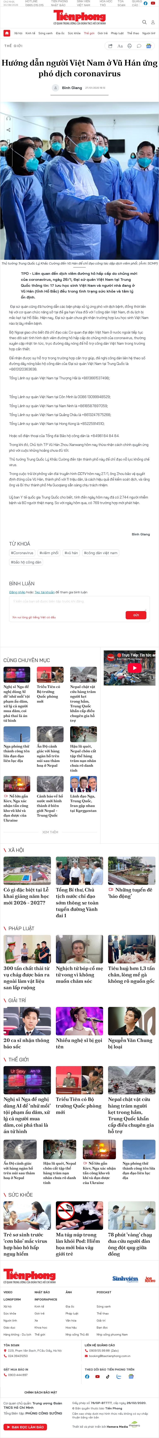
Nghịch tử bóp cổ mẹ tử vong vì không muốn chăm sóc (79, 974)
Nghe (8, 118)
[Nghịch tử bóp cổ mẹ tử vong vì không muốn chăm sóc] (79, 949)
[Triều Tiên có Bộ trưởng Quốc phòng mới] (50, 675)
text (120, 46)
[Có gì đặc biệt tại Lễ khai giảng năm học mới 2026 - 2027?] (27, 871)
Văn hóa (71, 1320)
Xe (36, 1320)
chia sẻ (110, 46)
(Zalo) (115, 1350)
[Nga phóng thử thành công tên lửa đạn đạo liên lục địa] (17, 734)
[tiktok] (109, 1376)
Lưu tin (8, 142)
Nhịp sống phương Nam (112, 1334)
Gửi (136, 615)
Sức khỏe (74, 33)
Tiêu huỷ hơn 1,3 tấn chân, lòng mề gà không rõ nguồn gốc (131, 974)
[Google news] (133, 1376)
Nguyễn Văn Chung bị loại (130, 1043)
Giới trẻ (103, 33)
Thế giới (89, 33)
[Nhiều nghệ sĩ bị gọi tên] (79, 1021)
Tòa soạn (11, 1345)
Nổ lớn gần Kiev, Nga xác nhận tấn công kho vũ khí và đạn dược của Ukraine (16, 808)
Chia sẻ (8, 130)
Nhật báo (42, 1292)
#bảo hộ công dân (26, 562)
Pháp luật (117, 33)
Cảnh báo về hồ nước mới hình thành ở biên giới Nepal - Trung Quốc (50, 806)
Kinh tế (30, 33)
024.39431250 (18, 1356)
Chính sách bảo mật (40, 1392)
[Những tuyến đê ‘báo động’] (131, 871)
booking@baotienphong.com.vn (109, 1356)
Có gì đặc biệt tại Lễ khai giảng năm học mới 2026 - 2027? (26, 896)
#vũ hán (71, 552)
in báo (129, 46)
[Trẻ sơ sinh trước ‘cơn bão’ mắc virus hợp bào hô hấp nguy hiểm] (27, 1215)
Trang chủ (7, 33)
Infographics (46, 1299)
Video (8, 1292)
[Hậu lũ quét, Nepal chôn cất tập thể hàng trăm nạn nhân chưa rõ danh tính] (83, 734)
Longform (12, 1299)
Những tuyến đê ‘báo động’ (130, 893)
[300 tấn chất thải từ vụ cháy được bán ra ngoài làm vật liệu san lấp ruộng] (27, 949)
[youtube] (153, 3)
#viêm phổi (49, 552)
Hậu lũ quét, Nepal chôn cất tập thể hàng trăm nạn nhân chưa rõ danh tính (83, 758)
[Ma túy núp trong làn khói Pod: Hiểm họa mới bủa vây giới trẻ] (79, 1215)
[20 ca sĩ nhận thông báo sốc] (27, 1021)
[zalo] (121, 1376)
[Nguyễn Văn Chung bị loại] (131, 1021)
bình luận (139, 46)
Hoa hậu (71, 1327)
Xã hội (18, 33)
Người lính (149, 33)
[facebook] (145, 3)
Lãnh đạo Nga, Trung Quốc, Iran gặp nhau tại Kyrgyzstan (83, 803)
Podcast (104, 1292)
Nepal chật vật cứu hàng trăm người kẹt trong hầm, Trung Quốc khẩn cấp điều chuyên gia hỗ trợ (83, 703)
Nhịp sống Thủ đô (77, 1334)
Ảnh (69, 1292)
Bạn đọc (102, 1327)
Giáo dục (9, 1327)
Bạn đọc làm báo (28, 1427)
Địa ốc (60, 33)
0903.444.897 (18, 1375)
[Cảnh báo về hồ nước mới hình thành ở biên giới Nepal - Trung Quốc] (50, 784)
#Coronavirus (22, 552)
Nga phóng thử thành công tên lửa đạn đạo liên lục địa (17, 753)
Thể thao (133, 33)
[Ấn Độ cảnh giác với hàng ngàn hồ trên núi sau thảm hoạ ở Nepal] (50, 734)
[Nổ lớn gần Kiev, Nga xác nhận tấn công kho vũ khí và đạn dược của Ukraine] (17, 784)
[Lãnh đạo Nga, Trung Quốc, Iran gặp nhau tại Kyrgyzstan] (83, 784)
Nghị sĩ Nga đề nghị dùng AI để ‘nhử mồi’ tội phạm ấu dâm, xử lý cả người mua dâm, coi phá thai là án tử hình (17, 703)
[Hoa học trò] (150, 1280)
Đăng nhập (17, 592)
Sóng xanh (46, 33)
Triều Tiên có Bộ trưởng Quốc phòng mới (48, 693)
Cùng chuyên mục (27, 660)
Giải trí (17, 1000)
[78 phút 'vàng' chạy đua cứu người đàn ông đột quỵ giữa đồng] (131, 1215)
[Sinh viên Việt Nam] (125, 1280)
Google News (149, 46)
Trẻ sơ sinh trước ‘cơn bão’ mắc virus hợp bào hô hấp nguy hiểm (25, 1244)
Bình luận (8, 153)
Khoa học (41, 1327)
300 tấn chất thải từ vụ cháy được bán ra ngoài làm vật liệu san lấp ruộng (26, 978)
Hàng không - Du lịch (17, 1334)
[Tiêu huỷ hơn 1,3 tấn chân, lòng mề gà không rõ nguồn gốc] (131, 949)
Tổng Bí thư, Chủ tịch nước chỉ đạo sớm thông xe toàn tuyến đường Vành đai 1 (77, 903)
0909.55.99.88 (99, 1350)
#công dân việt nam (100, 552)
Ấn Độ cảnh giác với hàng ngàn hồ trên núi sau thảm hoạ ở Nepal (48, 756)
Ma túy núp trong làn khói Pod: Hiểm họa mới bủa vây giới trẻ (78, 1244)
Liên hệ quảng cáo (100, 1345)
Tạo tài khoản (45, 592)
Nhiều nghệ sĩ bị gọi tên (79, 1043)
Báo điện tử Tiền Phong (80, 17)
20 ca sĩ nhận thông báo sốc (26, 1043)
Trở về (8, 165)
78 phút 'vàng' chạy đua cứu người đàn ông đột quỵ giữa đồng (130, 1244)
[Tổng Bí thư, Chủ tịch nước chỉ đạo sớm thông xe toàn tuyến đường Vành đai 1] (79, 871)
